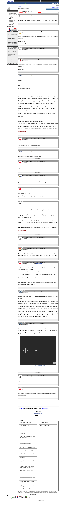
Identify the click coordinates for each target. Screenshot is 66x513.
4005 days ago (12, 13)
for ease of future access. (44, 12)
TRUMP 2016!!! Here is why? (24, 425)
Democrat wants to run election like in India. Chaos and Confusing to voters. (27, 440)
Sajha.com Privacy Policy (33, 494)
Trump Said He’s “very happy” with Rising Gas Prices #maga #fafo (27, 486)
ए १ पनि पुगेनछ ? (22, 433)
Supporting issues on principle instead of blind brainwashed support (27, 437)
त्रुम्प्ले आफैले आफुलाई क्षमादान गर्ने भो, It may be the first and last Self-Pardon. (28, 444)
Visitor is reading (12, 51)
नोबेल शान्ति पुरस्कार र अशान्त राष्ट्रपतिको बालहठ (27, 447)
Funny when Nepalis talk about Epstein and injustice (27, 482)
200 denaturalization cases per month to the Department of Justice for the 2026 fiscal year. (27, 454)
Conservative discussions (24, 428)
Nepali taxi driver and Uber (12, 38)
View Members (19, 6)
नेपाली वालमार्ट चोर (22, 457)
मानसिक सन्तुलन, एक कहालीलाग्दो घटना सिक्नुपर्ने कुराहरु (27, 461)
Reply (34, 14)
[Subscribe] (37, 14)
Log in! (22, 408)
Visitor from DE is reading (12, 58)
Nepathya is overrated (11, 32)
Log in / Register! (55, 3)
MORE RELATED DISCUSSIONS (11, 26)
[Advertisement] (62, 16)
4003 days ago (13, 14)
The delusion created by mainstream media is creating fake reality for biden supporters (27, 467)
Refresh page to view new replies (55, 7)
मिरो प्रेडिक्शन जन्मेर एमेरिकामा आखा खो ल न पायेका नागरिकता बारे (27, 478)
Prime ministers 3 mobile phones (12, 34)
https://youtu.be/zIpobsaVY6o (40, 365)
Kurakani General (25, 8)
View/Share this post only (38, 45)
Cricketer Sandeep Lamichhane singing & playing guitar (28, 451)
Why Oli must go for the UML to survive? (26, 470)
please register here (45, 408)
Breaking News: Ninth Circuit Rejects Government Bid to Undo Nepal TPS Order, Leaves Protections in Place (28, 474)
